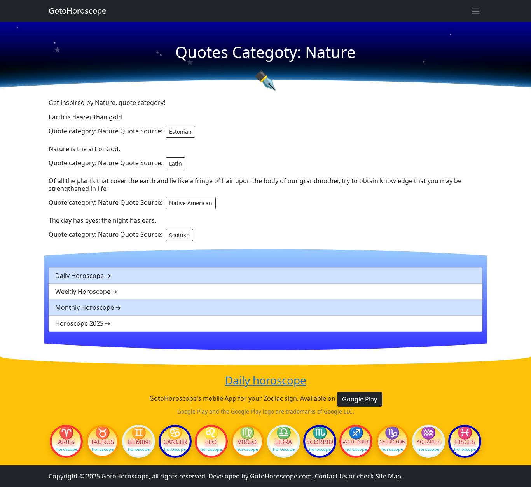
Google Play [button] (359, 399)
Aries (66, 442)
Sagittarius (355, 442)
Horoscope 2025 (79, 323)
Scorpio (320, 442)
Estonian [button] (180, 131)
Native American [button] (190, 203)
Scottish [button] (179, 235)
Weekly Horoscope (82, 291)
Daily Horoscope (79, 275)
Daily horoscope (265, 380)
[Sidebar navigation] (475, 11)
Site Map (388, 476)
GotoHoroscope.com (281, 476)
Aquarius (428, 442)
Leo (211, 442)
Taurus (102, 442)
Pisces (465, 442)
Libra (283, 442)
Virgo (247, 442)
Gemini (139, 442)
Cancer (175, 442)
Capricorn (392, 442)
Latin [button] (175, 163)
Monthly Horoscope (84, 307)
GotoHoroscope (77, 10)
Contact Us (331, 476)
